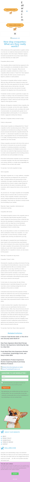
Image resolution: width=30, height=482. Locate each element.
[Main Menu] (27, 11)
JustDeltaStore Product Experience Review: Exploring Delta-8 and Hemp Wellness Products (13, 361)
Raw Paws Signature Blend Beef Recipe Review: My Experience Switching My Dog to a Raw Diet (14, 345)
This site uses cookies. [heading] (7, 463)
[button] (15, 33)
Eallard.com (22, 11)
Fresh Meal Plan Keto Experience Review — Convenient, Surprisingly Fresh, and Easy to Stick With (14, 353)
